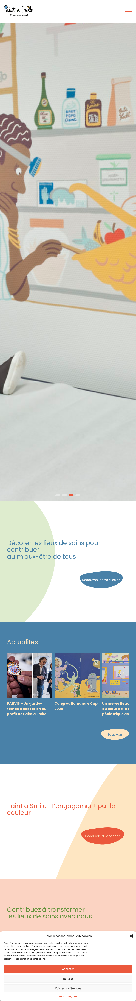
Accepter (68, 969)
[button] (130, 936)
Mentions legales (68, 996)
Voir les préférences (68, 988)
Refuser (68, 978)
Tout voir (114, 734)
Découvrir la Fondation (103, 836)
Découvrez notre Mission (101, 580)
